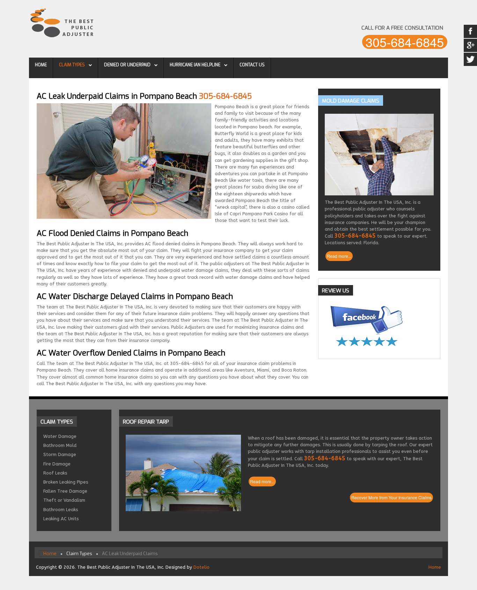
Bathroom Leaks (60, 509)
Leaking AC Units (61, 518)
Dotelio (201, 567)
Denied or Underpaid (127, 65)
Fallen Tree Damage (65, 491)
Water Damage (59, 436)
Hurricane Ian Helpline (195, 65)
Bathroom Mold (59, 445)
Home (41, 65)
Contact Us (252, 65)
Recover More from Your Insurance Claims (391, 497)
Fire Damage (57, 463)
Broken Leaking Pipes (65, 482)
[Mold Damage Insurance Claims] (379, 154)
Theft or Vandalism (64, 500)
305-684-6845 (405, 42)
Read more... (339, 256)
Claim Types (72, 65)
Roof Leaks (55, 473)
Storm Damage (59, 454)
